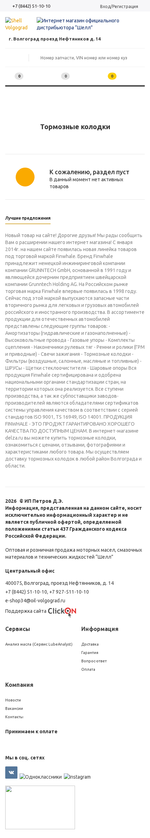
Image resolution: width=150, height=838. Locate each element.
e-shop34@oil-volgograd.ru (35, 600)
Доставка (90, 644)
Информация (100, 629)
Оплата (88, 669)
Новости (13, 700)
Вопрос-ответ (94, 661)
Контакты (14, 717)
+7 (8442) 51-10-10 (31, 5)
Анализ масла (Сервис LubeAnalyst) (39, 644)
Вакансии (14, 708)
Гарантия (89, 652)
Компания (19, 685)
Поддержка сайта (25, 611)
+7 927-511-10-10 (69, 592)
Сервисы (17, 629)
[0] (55, 76)
